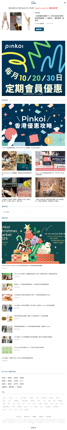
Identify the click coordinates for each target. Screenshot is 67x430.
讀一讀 (4, 409)
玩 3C (21, 381)
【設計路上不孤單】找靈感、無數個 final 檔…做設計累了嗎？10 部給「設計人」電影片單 (16, 200)
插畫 (49, 400)
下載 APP (41, 416)
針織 (21, 409)
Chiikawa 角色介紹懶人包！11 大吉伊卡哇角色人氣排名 (29, 347)
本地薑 (40, 403)
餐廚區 (10, 381)
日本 (29, 403)
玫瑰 (61, 403)
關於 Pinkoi (27, 416)
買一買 (10, 409)
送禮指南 (4, 387)
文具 (14, 403)
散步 (9, 403)
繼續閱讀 (38, 29)
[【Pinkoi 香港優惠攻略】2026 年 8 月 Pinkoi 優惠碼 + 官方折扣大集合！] (33, 125)
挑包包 (3, 378)
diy (16, 397)
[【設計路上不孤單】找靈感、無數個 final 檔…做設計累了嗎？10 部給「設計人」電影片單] (17, 187)
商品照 (57, 397)
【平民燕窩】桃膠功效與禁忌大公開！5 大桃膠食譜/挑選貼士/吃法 (32, 295)
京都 (37, 397)
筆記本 (26, 406)
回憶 (4, 400)
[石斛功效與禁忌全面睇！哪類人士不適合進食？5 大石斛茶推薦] (7, 318)
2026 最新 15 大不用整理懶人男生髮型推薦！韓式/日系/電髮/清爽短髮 (33, 337)
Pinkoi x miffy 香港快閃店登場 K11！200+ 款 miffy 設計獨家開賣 (49, 173)
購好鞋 (22, 378)
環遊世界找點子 (6, 406)
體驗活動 (11, 387)
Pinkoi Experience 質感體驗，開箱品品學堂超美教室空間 (17, 173)
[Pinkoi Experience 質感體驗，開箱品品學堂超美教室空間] (17, 161)
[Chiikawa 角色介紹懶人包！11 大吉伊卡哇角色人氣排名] (7, 350)
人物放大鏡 (43, 397)
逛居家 (3, 381)
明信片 (34, 403)
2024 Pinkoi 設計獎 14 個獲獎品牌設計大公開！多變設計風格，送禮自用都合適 (35, 273)
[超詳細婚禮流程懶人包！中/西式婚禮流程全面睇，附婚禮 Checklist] (7, 329)
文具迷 (16, 381)
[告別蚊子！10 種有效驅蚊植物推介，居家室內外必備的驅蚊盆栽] (7, 287)
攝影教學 (60, 400)
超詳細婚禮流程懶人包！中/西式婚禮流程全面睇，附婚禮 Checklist (32, 326)
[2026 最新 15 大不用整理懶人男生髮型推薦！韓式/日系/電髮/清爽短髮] (7, 339)
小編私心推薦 (24, 400)
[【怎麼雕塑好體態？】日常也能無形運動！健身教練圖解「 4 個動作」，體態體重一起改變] (16, 21)
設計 (41, 406)
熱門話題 (37, 12)
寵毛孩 (22, 384)
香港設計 (27, 409)
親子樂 (16, 384)
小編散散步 (16, 400)
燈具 (56, 403)
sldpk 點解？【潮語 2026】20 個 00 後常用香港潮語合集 (17, 358)
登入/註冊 (48, 416)
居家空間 (32, 400)
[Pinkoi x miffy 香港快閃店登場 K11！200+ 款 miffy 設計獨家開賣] (50, 161)
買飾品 (10, 378)
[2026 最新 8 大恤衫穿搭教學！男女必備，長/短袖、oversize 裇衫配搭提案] (7, 308)
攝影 (54, 400)
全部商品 (19, 387)
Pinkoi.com (19, 416)
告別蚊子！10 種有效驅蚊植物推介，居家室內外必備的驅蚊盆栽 (31, 284)
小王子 (9, 400)
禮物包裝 (20, 406)
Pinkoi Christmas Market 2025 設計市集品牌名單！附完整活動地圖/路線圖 (22, 265)
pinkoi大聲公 (23, 397)
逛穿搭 (16, 378)
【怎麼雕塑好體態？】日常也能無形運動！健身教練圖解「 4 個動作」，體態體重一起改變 (50, 18)
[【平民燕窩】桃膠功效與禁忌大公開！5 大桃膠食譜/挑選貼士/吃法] (7, 297)
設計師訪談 (47, 406)
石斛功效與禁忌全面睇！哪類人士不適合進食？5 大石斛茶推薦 (31, 316)
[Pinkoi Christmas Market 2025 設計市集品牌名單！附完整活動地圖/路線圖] (33, 243)
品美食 (3, 384)
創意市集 (51, 397)
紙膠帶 (36, 406)
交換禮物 (31, 397)
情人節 (38, 400)
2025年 (4, 397)
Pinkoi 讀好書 (40, 23)
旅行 (24, 403)
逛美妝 (10, 384)
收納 (4, 403)
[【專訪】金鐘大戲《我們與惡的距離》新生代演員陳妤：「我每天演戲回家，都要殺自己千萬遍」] (50, 187)
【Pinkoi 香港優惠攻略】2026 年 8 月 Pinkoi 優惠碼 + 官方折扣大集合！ (21, 147)
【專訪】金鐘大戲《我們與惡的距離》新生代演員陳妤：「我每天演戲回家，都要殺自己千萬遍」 (49, 200)
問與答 (34, 416)
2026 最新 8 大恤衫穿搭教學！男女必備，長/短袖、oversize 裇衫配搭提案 (34, 305)
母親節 (46, 403)
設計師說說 (55, 406)
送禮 (16, 409)
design (11, 397)
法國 (52, 403)
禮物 (14, 406)
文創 (19, 403)
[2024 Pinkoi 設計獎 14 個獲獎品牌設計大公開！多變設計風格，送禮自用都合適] (7, 276)
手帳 (44, 400)
